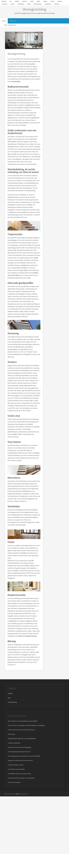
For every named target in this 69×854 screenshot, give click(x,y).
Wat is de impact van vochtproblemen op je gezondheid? (22, 721)
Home (5, 25)
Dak (10, 1)
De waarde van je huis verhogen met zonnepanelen (21, 778)
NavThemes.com (23, 794)
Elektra (38, 1)
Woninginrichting (37, 4)
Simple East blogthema (10, 794)
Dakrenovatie (11, 734)
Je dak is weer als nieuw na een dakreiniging (19, 747)
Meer (9, 698)
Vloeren (29, 4)
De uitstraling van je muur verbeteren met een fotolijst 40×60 (24, 756)
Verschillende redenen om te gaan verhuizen (19, 773)
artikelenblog (16, 81)
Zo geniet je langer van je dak (15, 765)
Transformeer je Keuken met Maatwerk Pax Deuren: (21, 730)
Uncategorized (21, 4)
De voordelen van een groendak (16, 769)
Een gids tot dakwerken (14, 743)
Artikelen (10, 693)
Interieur (45, 1)
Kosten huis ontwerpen (14, 782)
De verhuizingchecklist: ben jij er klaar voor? (19, 751)
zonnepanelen (48, 4)
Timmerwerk (4, 4)
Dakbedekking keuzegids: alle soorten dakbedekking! (22, 738)
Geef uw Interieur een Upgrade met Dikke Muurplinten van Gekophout (26, 725)
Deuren (32, 1)
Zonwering (56, 4)
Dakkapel (17, 1)
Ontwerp (52, 1)
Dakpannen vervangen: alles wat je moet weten (20, 760)
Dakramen (24, 1)
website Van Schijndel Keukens (27, 636)
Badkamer (4, 1)
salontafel (60, 1)
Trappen (12, 4)
